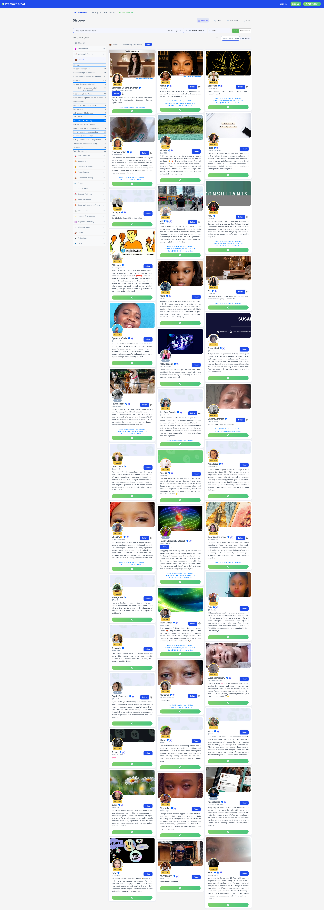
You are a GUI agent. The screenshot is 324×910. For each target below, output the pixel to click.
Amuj (210, 216)
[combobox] (219, 30)
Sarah (211, 872)
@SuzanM (115, 807)
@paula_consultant (214, 150)
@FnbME (115, 600)
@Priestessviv (117, 155)
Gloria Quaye (166, 622)
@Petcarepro (116, 406)
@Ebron (162, 743)
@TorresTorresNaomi (215, 804)
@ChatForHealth (165, 543)
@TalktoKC (211, 293)
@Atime (162, 224)
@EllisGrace (212, 88)
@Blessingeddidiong (119, 268)
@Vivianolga (164, 811)
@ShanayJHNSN (117, 755)
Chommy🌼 (117, 537)
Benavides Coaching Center (125, 88)
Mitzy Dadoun (166, 364)
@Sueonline (212, 351)
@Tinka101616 (213, 540)
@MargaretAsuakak (167, 697)
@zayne (114, 215)
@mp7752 (163, 153)
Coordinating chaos (217, 537)
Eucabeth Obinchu (217, 678)
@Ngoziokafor (213, 875)
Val (161, 221)
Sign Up (296, 4)
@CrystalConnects (118, 699)
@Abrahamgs (213, 421)
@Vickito (211, 734)
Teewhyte (116, 648)
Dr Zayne (116, 212)
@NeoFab (163, 475)
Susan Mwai (213, 348)
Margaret (164, 695)
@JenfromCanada (166, 415)
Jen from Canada (168, 412)
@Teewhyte (116, 651)
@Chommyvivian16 (118, 539)
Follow (148, 44)
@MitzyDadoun (165, 366)
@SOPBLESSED (165, 879)
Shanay (115, 752)
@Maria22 (163, 298)
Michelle (164, 150)
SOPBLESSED (166, 876)
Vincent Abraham (216, 419)
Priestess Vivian (119, 152)
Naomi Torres (214, 802)
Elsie (210, 607)
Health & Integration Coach (173, 541)
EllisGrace (212, 86)
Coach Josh (117, 466)
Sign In (283, 4)
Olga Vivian (165, 808)
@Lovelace (115, 875)
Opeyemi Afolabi (120, 338)
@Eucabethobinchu (215, 680)
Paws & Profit (118, 404)
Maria (163, 296)
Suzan (115, 805)
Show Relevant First (230, 38)
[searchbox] (223, 30)
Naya (114, 873)
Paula (210, 148)
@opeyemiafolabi (118, 341)
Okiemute (116, 265)
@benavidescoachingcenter (122, 90)
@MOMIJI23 (164, 88)
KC (209, 291)
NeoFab (164, 473)
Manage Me (117, 597)
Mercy (163, 740)
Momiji (163, 86)
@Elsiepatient (212, 610)
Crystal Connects (120, 696)
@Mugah (211, 218)
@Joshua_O (116, 469)
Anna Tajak (213, 464)
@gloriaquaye (165, 625)
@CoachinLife (213, 466)
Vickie (211, 731)
